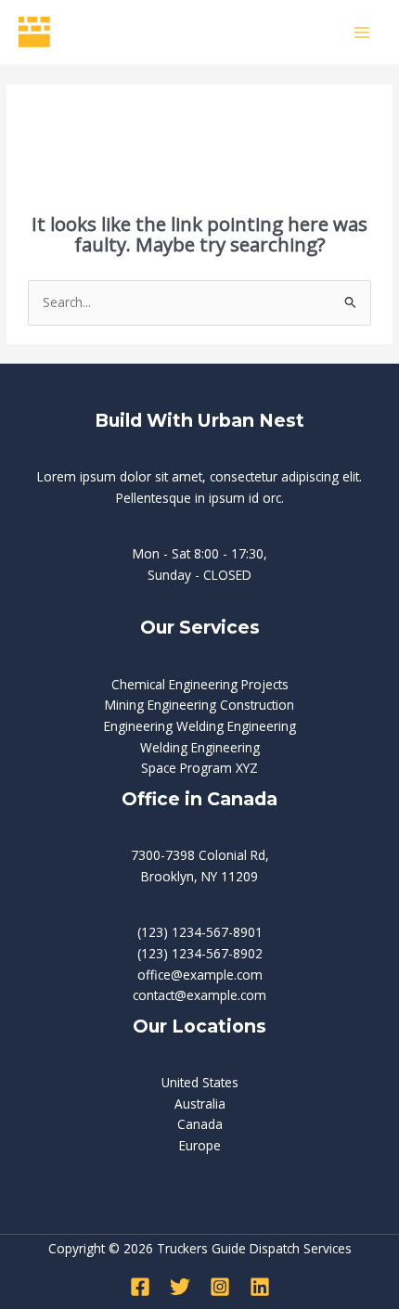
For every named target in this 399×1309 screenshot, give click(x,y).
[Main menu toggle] (362, 32)
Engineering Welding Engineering (200, 726)
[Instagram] (220, 1287)
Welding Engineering (200, 747)
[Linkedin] (260, 1287)
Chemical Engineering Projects (200, 684)
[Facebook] (140, 1287)
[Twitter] (180, 1287)
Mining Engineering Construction (199, 704)
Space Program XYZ (199, 767)
